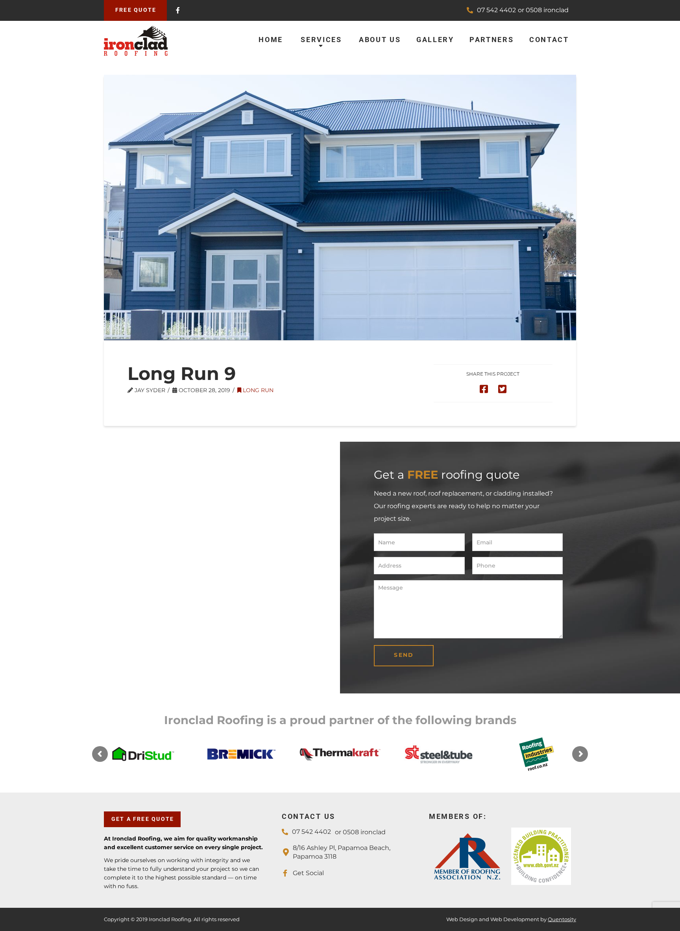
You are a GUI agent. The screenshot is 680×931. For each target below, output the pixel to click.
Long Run (257, 390)
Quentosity (562, 919)
